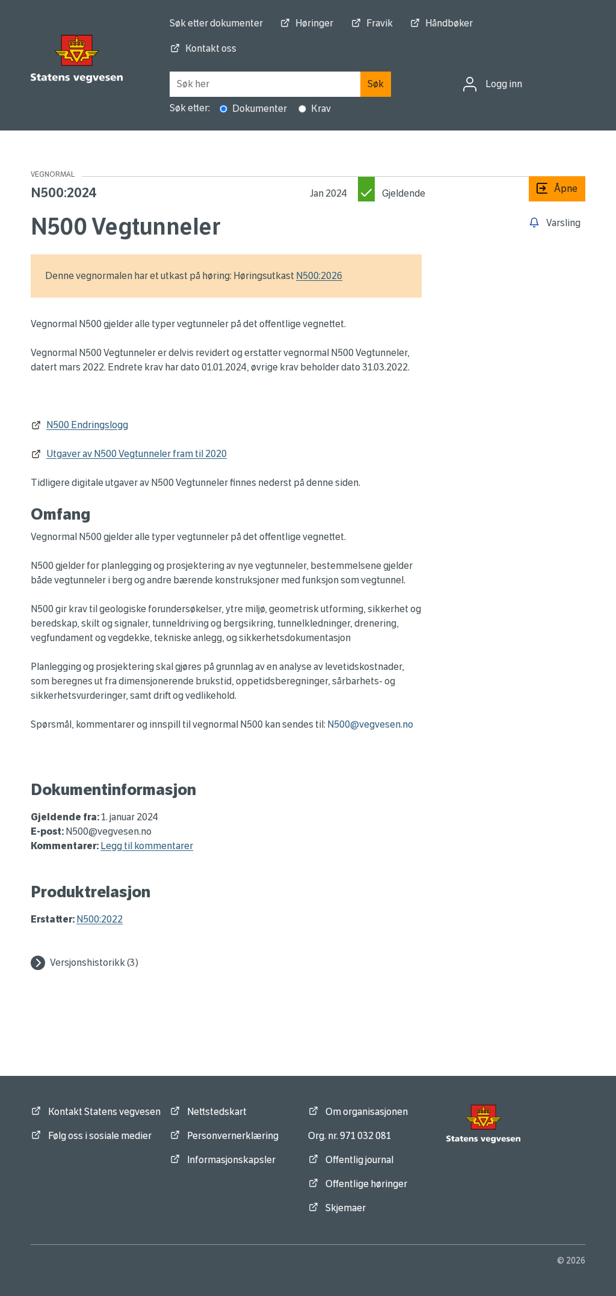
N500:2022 (99, 919)
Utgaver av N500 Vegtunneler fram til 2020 (136, 453)
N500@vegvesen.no (370, 724)
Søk (376, 84)
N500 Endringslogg (87, 425)
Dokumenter (259, 108)
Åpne (553, 188)
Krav (321, 108)
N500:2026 (319, 275)
